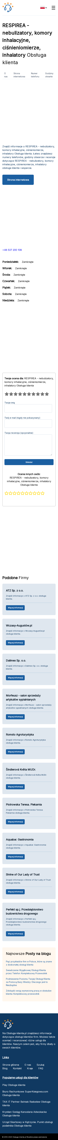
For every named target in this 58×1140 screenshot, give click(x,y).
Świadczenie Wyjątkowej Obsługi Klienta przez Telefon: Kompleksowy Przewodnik (26, 972)
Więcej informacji (15, 608)
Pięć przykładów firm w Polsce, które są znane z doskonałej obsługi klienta (29, 963)
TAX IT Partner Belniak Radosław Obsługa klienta (26, 1103)
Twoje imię (9, 402)
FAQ (40, 1068)
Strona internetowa (19, 75)
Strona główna (10, 1064)
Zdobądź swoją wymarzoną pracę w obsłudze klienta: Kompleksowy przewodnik (28, 992)
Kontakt (17, 1068)
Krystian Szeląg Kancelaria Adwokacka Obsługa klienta (24, 1113)
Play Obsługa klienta (13, 1084)
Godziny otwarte (49, 75)
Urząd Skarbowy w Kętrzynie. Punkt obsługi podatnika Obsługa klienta (27, 1124)
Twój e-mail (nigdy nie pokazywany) (22, 417)
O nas (6, 75)
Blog (4, 1068)
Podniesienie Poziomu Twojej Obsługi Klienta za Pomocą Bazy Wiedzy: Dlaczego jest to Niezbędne (28, 982)
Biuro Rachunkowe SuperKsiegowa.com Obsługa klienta (25, 1093)
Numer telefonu (35, 75)
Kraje (30, 1068)
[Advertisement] (29, 113)
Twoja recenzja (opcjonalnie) (18, 433)
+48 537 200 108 (12, 249)
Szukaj (40, 1064)
